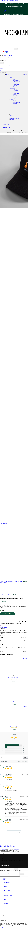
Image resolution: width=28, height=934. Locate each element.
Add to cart (7, 613)
